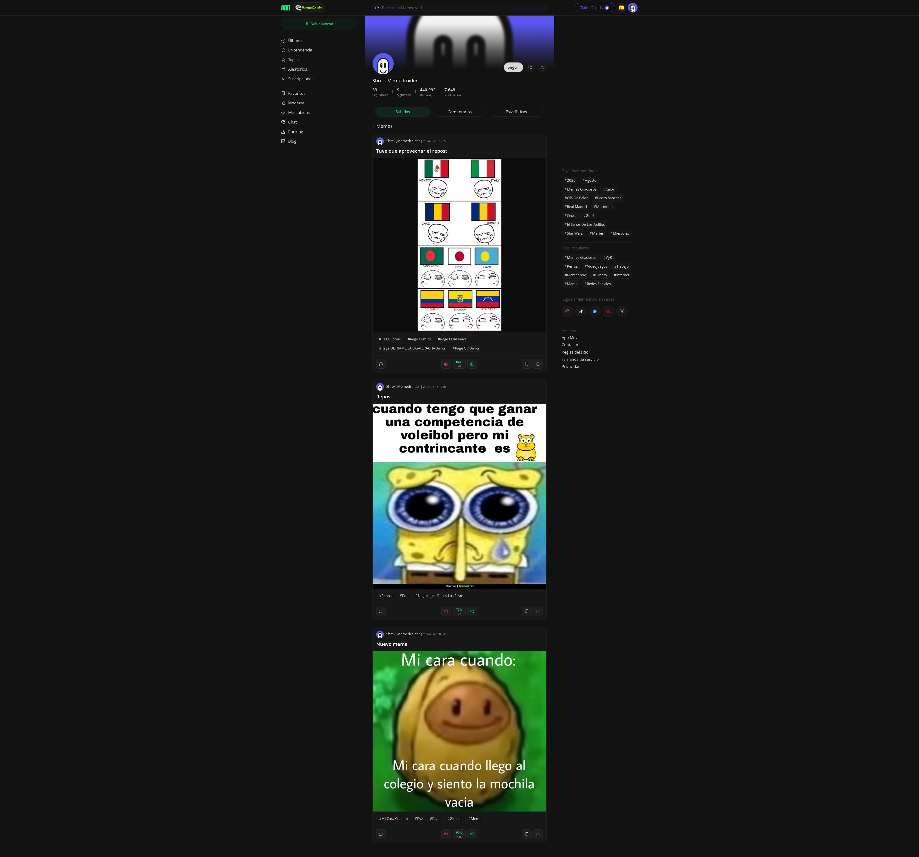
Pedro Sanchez (609, 197)
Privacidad (571, 366)
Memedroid (576, 274)
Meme (476, 818)
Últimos (295, 40)
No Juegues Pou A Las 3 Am (440, 595)
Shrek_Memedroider (403, 140)
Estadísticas (516, 111)
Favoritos (296, 93)
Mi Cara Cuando (394, 818)
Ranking (295, 131)
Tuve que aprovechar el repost (411, 151)
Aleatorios (297, 69)
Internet (622, 274)
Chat (292, 122)
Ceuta (571, 215)
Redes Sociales (599, 283)
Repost (384, 396)
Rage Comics (420, 339)
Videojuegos (597, 266)
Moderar (296, 103)
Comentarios (460, 111)
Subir (321, 24)
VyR (609, 257)
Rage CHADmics (453, 339)
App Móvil (570, 337)
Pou (405, 595)
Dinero (601, 274)
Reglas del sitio (575, 352)
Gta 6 (590, 215)
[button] (542, 67)
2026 (571, 180)
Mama (572, 283)
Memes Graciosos (581, 189)
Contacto (570, 344)
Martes (598, 233)
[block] (538, 364)
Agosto (590, 180)
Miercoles (621, 233)
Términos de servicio (580, 359)
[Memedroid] (285, 8)
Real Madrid (577, 206)
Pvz (420, 818)
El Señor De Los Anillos (586, 224)
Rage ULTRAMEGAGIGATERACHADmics (413, 348)
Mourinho (604, 206)
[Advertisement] (597, 90)
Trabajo (622, 266)
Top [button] (292, 59)
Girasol (455, 818)
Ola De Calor (577, 197)
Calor (610, 189)
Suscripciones (301, 78)
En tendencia (300, 50)
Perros (572, 266)
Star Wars (575, 233)
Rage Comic (391, 339)
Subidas (403, 111)
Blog (292, 141)
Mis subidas (299, 112)
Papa (436, 818)
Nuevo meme (392, 644)
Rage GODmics (467, 348)
